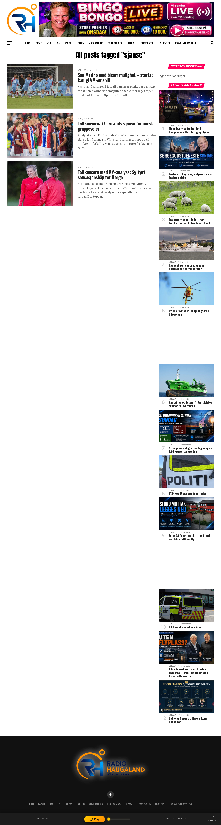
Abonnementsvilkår (185, 43)
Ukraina (80, 43)
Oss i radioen (115, 43)
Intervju (131, 43)
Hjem (27, 43)
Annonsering (96, 43)
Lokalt (38, 43)
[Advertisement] (186, 341)
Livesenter (164, 43)
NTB (49, 43)
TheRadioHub (213, 820)
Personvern (147, 43)
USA (58, 43)
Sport (67, 43)
